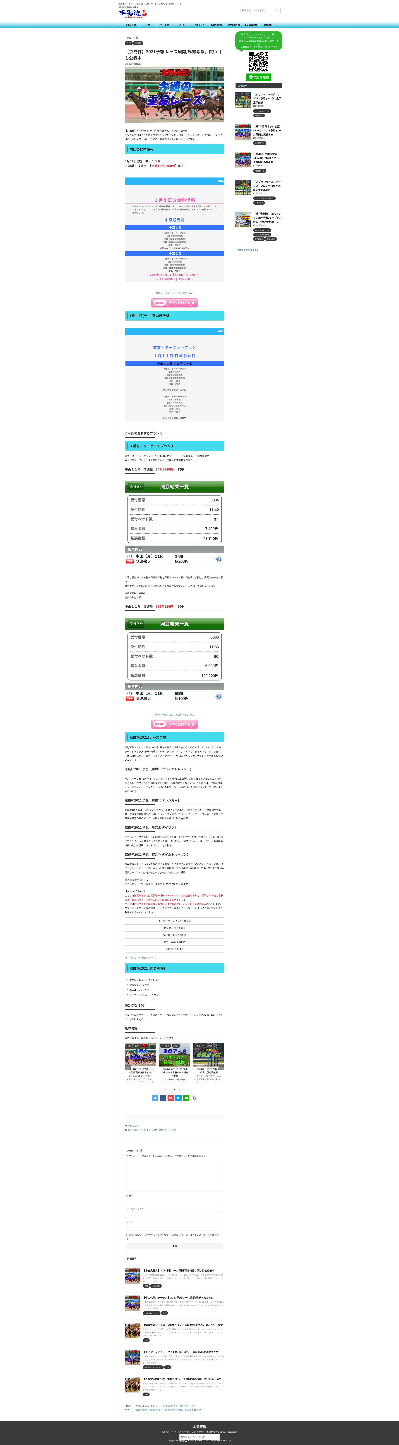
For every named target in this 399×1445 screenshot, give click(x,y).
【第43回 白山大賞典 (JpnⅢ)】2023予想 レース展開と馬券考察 (267, 158)
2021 (135, 1130)
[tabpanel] (146, 1064)
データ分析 (165, 25)
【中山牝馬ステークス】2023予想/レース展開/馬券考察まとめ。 (179, 1297)
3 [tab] (174, 1089)
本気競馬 (199, 1427)
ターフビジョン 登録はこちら (140, 957)
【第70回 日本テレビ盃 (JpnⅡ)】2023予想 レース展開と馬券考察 (267, 130)
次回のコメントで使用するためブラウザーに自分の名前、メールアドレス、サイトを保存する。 (172, 1236)
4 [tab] (179, 1089)
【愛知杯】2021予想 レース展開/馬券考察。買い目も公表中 (164, 1405)
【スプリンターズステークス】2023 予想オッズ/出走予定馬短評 (267, 185)
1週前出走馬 (216, 25)
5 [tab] (183, 1089)
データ (142, 1130)
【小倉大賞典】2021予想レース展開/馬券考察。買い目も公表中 (179, 1270)
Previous (128, 1067)
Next (221, 1067)
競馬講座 (268, 25)
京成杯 (136, 1125)
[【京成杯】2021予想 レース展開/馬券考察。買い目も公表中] (178, 1098)
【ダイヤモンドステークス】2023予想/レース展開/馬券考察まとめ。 (182, 1351)
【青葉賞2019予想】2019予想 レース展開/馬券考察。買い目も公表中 (182, 1379)
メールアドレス (134, 1209)
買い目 (167, 1130)
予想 (148, 25)
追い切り (182, 25)
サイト (129, 1221)
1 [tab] (165, 1089)
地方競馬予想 (234, 25)
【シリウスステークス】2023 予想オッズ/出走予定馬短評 (267, 98)
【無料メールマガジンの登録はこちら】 (175, 293)
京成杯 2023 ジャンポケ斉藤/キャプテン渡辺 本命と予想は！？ (180, 1072)
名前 (129, 1196)
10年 (130, 1130)
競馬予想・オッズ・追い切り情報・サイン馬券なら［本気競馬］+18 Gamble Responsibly (199, 1432)
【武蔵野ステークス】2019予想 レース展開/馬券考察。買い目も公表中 (183, 1324)
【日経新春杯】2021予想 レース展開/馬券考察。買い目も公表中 (167, 1409)
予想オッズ (199, 25)
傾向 (161, 1130)
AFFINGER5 (226, 1441)
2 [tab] (169, 1089)
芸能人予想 (131, 25)
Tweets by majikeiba (246, 249)
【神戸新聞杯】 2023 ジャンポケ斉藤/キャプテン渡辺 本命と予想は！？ (267, 217)
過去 (174, 1130)
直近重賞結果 (251, 25)
